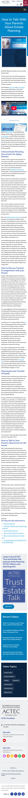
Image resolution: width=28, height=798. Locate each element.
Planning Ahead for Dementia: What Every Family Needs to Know (12, 638)
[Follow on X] (15, 794)
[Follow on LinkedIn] (19, 794)
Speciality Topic (8, 688)
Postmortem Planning (9, 524)
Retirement (16, 680)
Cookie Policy (9, 788)
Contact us (13, 768)
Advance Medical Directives (11, 531)
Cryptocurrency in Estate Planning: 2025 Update (11, 646)
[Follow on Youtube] (23, 794)
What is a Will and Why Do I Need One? (14, 533)
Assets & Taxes (8, 672)
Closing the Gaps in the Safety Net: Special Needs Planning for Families (13, 653)
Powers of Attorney (9, 676)
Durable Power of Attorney (16, 169)
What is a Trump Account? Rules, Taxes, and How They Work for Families (13, 624)
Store (13, 1)
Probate (6, 680)
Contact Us (19, 1)
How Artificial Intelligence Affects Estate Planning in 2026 (13, 631)
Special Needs (8, 684)
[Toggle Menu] (25, 9)
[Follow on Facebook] (11, 794)
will (25, 322)
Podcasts (8, 606)
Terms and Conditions (19, 788)
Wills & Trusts (7, 692)
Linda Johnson (21, 87)
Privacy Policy (4, 790)
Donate (13, 778)
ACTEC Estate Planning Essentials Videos (11, 774)
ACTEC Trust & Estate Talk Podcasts (13, 771)
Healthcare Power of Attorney (13, 217)
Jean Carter (12, 87)
